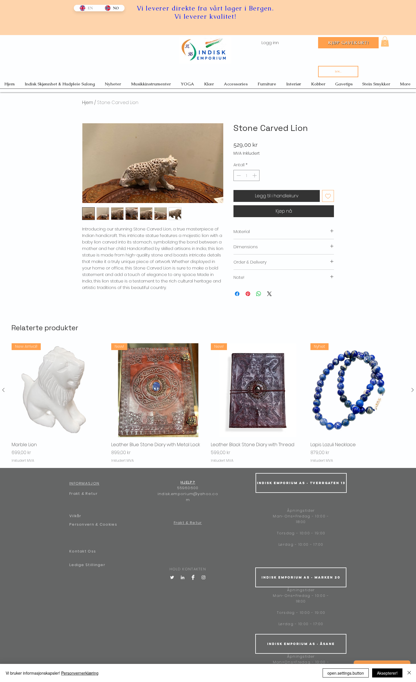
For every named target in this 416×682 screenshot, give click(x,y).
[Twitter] (172, 577)
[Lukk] (409, 672)
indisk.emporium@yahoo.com (188, 496)
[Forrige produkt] (3, 390)
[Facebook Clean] (193, 577)
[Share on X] (269, 293)
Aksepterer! (387, 673)
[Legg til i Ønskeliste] (328, 196)
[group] (208, 403)
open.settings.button (345, 673)
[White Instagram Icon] (203, 577)
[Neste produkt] (412, 390)
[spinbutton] (246, 175)
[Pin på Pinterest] (248, 293)
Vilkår (75, 516)
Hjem (87, 102)
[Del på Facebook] (237, 293)
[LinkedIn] (182, 577)
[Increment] (255, 175)
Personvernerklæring (79, 673)
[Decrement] (238, 175)
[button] (385, 41)
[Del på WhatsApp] (258, 293)
